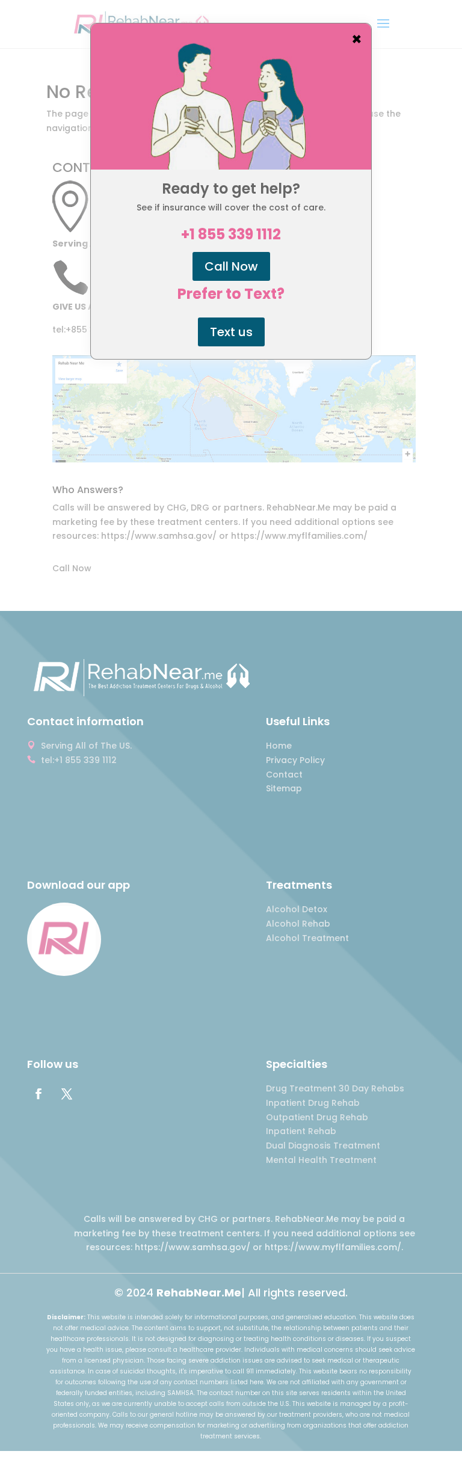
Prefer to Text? (231, 294)
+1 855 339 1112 (231, 234)
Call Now (231, 266)
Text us (231, 332)
